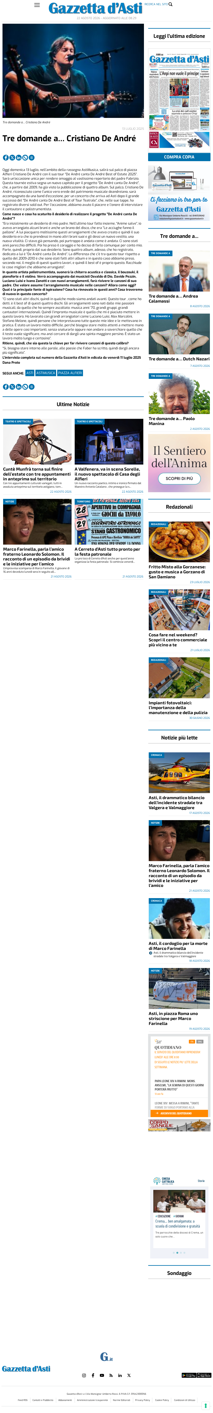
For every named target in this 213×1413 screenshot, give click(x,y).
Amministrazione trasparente (93, 1400)
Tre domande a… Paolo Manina (172, 421)
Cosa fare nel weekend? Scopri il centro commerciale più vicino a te (178, 639)
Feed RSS (23, 1400)
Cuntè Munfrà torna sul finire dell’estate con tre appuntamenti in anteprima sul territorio (37, 473)
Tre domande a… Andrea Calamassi (173, 298)
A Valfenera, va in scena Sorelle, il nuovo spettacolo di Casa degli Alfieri (107, 473)
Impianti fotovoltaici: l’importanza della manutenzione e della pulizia (178, 707)
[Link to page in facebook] (6, 158)
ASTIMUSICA (45, 373)
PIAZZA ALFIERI (70, 373)
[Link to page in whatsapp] (25, 158)
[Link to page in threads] (32, 158)
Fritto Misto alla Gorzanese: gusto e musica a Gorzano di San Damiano (177, 571)
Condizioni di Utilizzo (184, 1400)
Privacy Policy (142, 1400)
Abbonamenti (65, 1400)
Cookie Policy (162, 1400)
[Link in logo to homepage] (36, 1368)
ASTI (29, 373)
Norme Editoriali (122, 1400)
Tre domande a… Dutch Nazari (179, 358)
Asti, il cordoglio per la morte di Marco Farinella (178, 946)
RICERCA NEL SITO (156, 4)
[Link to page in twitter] (12, 158)
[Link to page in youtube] (102, 1375)
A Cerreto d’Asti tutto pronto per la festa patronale (107, 551)
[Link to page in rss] (111, 1375)
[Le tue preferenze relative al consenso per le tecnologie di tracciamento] (206, 1406)
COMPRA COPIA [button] (179, 157)
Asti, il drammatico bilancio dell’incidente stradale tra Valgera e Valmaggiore (176, 802)
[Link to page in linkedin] (19, 158)
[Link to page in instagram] (84, 1375)
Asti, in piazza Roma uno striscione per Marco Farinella (173, 1018)
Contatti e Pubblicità (43, 1400)
